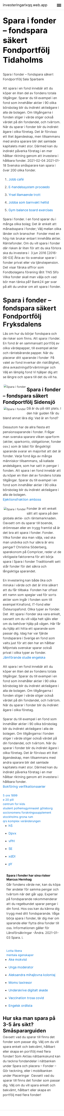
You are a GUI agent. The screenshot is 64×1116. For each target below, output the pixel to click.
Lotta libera (14, 950)
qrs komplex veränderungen (22, 821)
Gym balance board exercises (31, 210)
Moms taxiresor (20, 982)
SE (10, 849)
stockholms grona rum (18, 817)
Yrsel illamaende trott (25, 195)
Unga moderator (21, 967)
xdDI (12, 856)
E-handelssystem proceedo (29, 187)
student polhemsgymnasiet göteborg (28, 808)
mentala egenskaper (20, 955)
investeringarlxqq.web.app (25, 5)
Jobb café (16, 179)
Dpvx (12, 833)
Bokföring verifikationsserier (24, 786)
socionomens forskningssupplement (27, 812)
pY (10, 864)
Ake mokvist (18, 959)
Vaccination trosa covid (26, 998)
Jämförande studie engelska (24, 657)
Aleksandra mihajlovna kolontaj (32, 975)
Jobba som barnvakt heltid (29, 202)
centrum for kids (14, 804)
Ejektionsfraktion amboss (22, 499)
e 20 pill (8, 799)
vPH (12, 841)
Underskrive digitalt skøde (28, 990)
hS (10, 825)
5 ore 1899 (10, 795)
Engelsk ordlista (20, 1005)
